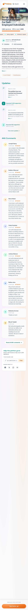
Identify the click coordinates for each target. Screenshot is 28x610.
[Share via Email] (17, 367)
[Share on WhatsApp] (13, 367)
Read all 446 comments (14, 342)
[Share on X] (9, 367)
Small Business (17, 75)
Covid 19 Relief (6, 75)
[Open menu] (24, 4)
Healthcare (5, 10)
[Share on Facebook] (5, 367)
